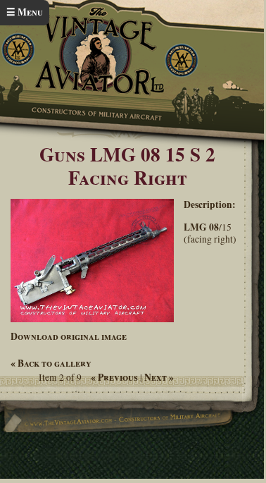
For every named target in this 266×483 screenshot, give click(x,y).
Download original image (69, 336)
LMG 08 (201, 227)
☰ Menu (24, 12)
